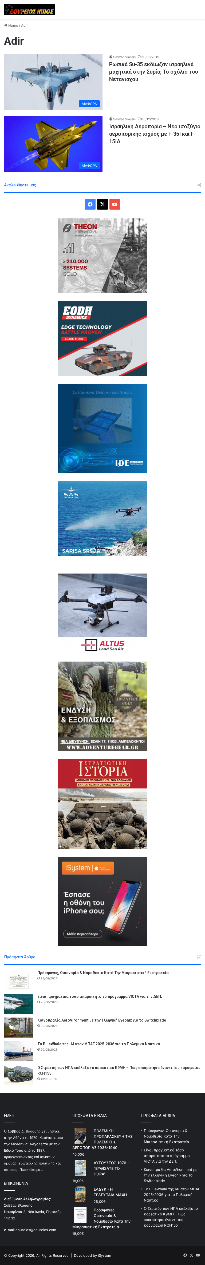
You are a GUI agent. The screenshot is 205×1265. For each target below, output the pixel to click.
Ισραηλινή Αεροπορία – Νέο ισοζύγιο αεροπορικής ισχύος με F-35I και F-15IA (154, 134)
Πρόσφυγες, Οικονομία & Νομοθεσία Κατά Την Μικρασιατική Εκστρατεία (103, 973)
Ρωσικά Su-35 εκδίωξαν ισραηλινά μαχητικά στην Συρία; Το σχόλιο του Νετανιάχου (153, 71)
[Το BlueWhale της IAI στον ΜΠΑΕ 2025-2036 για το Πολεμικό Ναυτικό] (18, 1051)
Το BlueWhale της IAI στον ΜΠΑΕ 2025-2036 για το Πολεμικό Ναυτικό (98, 1044)
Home (12, 25)
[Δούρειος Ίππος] (29, 9)
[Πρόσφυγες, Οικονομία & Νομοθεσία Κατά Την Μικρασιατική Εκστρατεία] (18, 980)
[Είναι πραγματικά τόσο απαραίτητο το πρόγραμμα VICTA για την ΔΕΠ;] (18, 1004)
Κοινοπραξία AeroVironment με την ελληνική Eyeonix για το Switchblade (101, 1020)
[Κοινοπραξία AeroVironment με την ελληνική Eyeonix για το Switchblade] (18, 1028)
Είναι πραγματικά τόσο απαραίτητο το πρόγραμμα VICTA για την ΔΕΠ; (99, 996)
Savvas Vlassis (124, 57)
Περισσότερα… (31, 1169)
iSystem (104, 1255)
